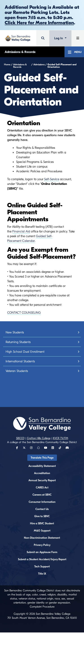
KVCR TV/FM (60, 438)
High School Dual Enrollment (25, 352)
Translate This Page (42, 457)
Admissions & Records (20, 52)
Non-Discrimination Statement (42, 537)
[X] (24, 447)
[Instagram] (31, 447)
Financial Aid (21, 231)
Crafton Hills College (38, 438)
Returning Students (18, 342)
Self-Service (51, 179)
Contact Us (42, 509)
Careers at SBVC (42, 494)
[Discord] (67, 447)
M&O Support (42, 530)
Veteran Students (17, 371)
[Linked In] (53, 447)
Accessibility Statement (42, 466)
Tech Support (42, 566)
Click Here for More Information (39, 22)
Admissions (39, 64)
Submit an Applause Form (42, 552)
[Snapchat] (38, 447)
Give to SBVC (42, 516)
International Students (20, 361)
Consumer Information (42, 501)
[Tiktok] (60, 447)
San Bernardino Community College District (52, 442)
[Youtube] (45, 447)
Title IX (42, 573)
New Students (15, 332)
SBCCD (20, 438)
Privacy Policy (42, 545)
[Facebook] (17, 447)
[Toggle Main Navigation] (77, 38)
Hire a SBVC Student (42, 523)
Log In (59, 38)
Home (7, 64)
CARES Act (42, 487)
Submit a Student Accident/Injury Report (42, 559)
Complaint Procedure (42, 606)
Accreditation (42, 473)
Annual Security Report (42, 480)
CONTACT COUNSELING (24, 313)
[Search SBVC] (42, 38)
